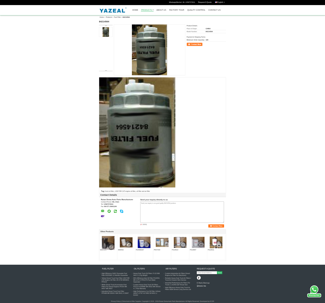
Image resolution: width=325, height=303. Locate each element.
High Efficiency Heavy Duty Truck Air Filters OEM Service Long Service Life (178, 288)
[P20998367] (144, 242)
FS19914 (175, 250)
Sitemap (206, 283)
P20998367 (140, 250)
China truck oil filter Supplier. (132, 301)
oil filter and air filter (143, 191)
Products (146, 10)
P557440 (157, 250)
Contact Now (191, 44)
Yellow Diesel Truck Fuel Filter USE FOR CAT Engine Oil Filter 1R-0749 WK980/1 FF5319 (115, 280)
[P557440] (162, 242)
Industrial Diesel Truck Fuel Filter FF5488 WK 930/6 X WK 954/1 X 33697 (115, 292)
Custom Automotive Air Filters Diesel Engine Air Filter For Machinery (177, 274)
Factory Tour (176, 10)
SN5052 (121, 250)
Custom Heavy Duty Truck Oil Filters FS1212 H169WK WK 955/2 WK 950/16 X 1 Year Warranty (146, 286)
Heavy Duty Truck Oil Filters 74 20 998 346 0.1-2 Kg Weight (146, 274)
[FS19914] (180, 242)
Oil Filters (139, 269)
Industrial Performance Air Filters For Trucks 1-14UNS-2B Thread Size (177, 284)
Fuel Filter (117, 17)
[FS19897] (198, 242)
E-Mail (199, 283)
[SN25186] (108, 243)
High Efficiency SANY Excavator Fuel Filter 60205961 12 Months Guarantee (115, 274)
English (220, 2)
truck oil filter (109, 191)
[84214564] (106, 32)
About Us (161, 10)
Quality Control (196, 10)
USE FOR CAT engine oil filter (125, 191)
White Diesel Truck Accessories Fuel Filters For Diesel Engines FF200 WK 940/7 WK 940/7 (114, 286)
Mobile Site (202, 286)
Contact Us (214, 10)
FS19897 (193, 250)
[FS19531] (216, 242)
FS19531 (211, 250)
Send (220, 273)
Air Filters (171, 269)
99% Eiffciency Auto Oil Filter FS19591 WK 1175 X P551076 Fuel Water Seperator (146, 280)
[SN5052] (126, 242)
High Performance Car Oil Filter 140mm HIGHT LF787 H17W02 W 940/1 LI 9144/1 (146, 293)
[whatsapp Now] (314, 291)
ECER (212, 301)
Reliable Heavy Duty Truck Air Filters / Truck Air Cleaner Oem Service (178, 279)
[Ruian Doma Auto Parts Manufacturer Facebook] (199, 278)
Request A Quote (205, 2)
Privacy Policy (116, 301)
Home (135, 10)
